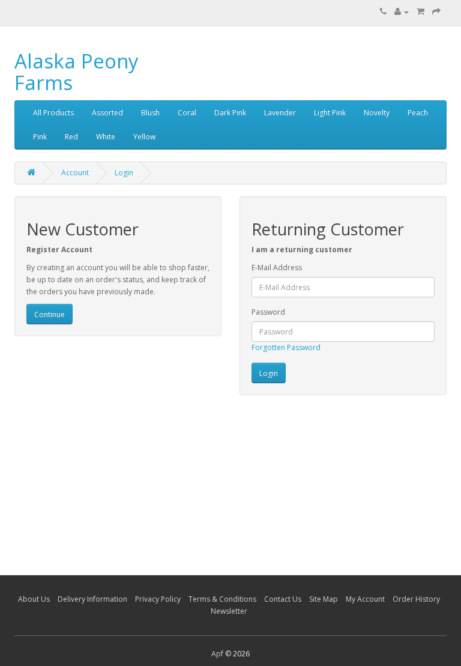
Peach (418, 112)
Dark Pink (230, 112)
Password (268, 312)
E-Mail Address (277, 267)
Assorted (107, 112)
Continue (49, 314)
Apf (217, 654)
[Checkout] (436, 12)
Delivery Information (92, 599)
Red (71, 137)
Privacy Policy (158, 599)
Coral (187, 112)
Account (75, 173)
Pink (40, 137)
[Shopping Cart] (420, 12)
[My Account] (401, 12)
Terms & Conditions (222, 599)
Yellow (144, 137)
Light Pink (330, 112)
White (105, 137)
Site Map (323, 599)
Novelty (377, 112)
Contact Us (282, 599)
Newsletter (229, 611)
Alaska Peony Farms (76, 71)
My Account (365, 599)
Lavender (280, 112)
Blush (150, 112)
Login (124, 173)
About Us (34, 599)
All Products (53, 112)
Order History (416, 599)
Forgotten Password (286, 347)
